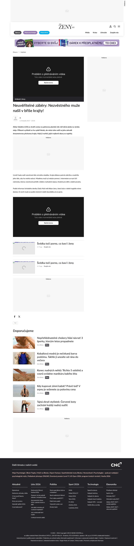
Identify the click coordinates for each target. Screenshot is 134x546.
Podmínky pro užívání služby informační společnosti (58, 538)
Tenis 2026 (72, 499)
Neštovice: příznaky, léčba (20, 493)
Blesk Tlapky (31, 473)
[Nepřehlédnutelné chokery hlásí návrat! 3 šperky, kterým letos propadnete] (24, 342)
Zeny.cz (15, 52)
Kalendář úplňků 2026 (18, 504)
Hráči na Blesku (43, 473)
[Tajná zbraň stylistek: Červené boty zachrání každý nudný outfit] (24, 406)
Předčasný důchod (111, 490)
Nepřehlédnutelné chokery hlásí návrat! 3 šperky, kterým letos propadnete (60, 340)
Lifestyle (103, 32)
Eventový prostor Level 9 (59, 476)
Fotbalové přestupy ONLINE (38, 476)
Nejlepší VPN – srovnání (95, 502)
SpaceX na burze (92, 490)
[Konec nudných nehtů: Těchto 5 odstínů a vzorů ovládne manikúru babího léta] (24, 375)
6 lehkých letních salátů (38, 517)
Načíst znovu (48, 83)
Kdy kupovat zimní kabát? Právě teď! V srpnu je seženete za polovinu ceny (58, 388)
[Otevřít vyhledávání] (115, 26)
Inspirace (23, 52)
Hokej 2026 (72, 496)
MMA (70, 490)
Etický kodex (79, 540)
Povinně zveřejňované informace (93, 540)
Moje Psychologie (18, 473)
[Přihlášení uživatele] (110, 26)
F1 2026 (71, 502)
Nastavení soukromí (111, 538)
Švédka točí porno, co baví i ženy (55, 243)
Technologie (93, 484)
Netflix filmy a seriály (94, 505)
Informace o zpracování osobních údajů (86, 538)
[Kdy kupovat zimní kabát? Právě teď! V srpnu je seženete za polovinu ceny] (24, 391)
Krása (95, 32)
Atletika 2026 (73, 505)
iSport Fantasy (55, 473)
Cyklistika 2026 (73, 508)
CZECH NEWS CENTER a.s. (75, 533)
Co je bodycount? (17, 507)
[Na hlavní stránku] (67, 26)
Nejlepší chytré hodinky (95, 499)
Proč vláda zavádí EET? (56, 498)
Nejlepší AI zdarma (93, 496)
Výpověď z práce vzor (56, 504)
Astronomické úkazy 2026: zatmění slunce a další (38, 502)
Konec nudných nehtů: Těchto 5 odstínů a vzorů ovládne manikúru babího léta (60, 372)
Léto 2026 (36, 484)
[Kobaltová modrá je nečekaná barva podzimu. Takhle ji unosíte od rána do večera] (24, 358)
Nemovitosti (88, 473)
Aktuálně (16, 484)
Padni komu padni (55, 501)
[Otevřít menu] (119, 26)
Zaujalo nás (114, 32)
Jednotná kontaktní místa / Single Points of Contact (59, 540)
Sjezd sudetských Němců (57, 495)
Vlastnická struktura (37, 540)
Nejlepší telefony (93, 493)
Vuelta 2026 (105, 476)
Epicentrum (15, 490)
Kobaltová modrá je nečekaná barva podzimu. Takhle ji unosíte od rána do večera (57, 357)
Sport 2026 (74, 484)
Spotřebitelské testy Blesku (72, 473)
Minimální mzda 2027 (112, 499)
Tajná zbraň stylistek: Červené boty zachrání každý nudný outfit (56, 404)
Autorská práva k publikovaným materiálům (29, 538)
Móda (87, 32)
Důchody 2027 (110, 496)
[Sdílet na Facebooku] (14, 316)
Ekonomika (111, 484)
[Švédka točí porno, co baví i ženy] (24, 248)
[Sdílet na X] (19, 316)
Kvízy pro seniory (17, 501)
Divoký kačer (54, 507)
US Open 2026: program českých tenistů (85, 476)
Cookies (101, 538)
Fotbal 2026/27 (73, 493)
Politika (53, 484)
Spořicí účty (109, 493)
